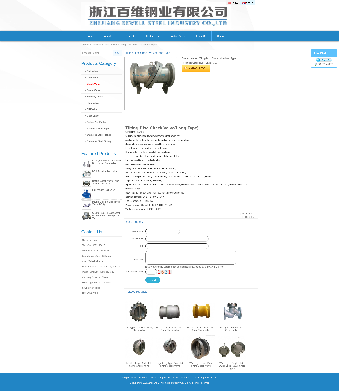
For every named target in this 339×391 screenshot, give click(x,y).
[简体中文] (233, 2)
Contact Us (223, 36)
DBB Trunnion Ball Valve (104, 171)
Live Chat (320, 53)
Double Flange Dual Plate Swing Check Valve (139, 364)
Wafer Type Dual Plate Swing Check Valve (200, 364)
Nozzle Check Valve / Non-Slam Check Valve (170, 328)
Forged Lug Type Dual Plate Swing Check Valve (170, 364)
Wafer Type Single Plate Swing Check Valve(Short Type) (232, 366)
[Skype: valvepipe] (324, 60)
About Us (109, 36)
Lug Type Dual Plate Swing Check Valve (139, 328)
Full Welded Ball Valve (103, 190)
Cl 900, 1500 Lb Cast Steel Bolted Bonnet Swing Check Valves (106, 216)
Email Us (201, 36)
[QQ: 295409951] (324, 64)
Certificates (152, 36)
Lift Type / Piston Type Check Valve (231, 328)
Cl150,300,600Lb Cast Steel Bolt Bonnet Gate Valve (106, 162)
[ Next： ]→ (248, 216)
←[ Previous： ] (246, 213)
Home (90, 36)
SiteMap (208, 377)
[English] (247, 2)
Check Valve (110, 44)
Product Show (177, 36)
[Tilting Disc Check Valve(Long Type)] (151, 83)
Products (130, 36)
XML (217, 377)
